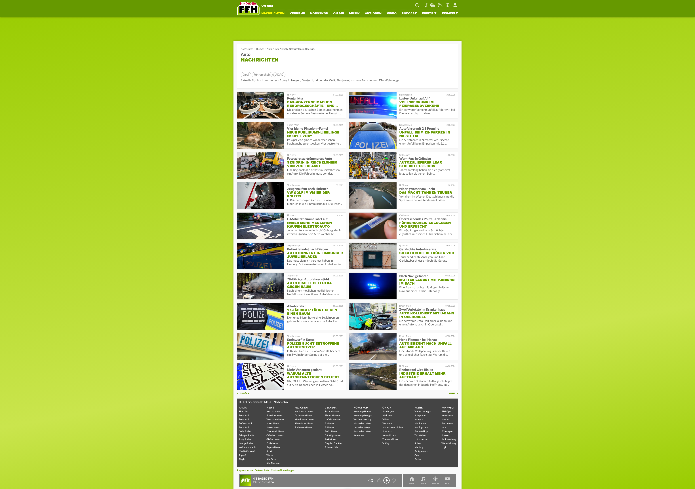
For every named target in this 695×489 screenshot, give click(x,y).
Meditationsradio (247, 451)
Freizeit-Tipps (421, 431)
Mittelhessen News (305, 419)
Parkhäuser (330, 439)
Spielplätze (420, 415)
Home (411, 483)
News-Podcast (389, 435)
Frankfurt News (274, 415)
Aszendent (359, 435)
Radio (243, 408)
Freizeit (429, 13)
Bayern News (273, 447)
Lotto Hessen (421, 439)
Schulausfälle (331, 447)
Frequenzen (447, 423)
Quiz (416, 455)
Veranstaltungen (422, 411)
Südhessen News (303, 427)
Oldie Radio (244, 431)
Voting (385, 443)
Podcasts (387, 431)
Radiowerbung (448, 439)
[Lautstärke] (370, 480)
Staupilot (432, 4)
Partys (417, 459)
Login (444, 447)
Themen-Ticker (390, 439)
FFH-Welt (450, 13)
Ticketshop (420, 435)
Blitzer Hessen (332, 415)
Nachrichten (272, 13)
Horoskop (319, 13)
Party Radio (245, 439)
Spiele (417, 443)
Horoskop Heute (362, 411)
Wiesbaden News (275, 419)
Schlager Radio (246, 435)
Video (392, 13)
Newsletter (447, 415)
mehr (452, 394)
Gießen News (273, 439)
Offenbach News (275, 435)
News (270, 408)
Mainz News (272, 423)
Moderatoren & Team (393, 427)
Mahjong (418, 447)
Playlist (424, 4)
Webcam (447, 4)
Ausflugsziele (421, 427)
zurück (244, 394)
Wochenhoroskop (362, 419)
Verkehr (297, 13)
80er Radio (244, 415)
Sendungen (388, 411)
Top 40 (242, 455)
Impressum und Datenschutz (253, 470)
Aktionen (373, 13)
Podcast (409, 13)
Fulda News (272, 443)
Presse (444, 435)
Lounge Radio (246, 443)
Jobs (443, 427)
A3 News (329, 423)
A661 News (331, 431)
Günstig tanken (332, 435)
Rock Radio (244, 427)
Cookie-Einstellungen (282, 470)
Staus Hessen (332, 411)
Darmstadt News (275, 431)
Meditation (420, 423)
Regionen (301, 408)
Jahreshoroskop (361, 427)
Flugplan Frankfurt (334, 443)
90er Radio (244, 419)
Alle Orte (271, 459)
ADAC (279, 74)
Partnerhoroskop (362, 431)
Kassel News (273, 427)
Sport (269, 451)
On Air (338, 13)
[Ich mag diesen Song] (379, 480)
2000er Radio (246, 423)
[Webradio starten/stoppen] (386, 480)
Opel (246, 74)
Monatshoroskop (362, 423)
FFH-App (446, 411)
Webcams (387, 423)
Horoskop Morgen (362, 415)
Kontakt (445, 419)
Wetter (440, 4)
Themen (260, 49)
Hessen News (273, 411)
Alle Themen (272, 463)
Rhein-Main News (304, 423)
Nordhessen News (304, 411)
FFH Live (243, 411)
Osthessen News (303, 415)
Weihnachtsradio (247, 447)
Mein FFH (455, 4)
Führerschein (262, 74)
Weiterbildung (448, 443)
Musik (354, 13)
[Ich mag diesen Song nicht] (393, 480)
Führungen (446, 431)
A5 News (329, 427)
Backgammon (421, 451)
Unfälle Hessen (332, 419)
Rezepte (418, 419)
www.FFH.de (260, 402)
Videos (385, 419)
